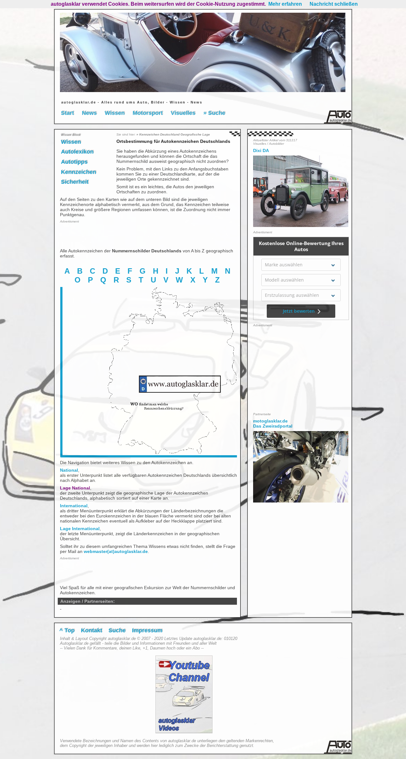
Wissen (115, 113)
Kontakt (91, 630)
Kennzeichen (78, 172)
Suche (117, 630)
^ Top (67, 630)
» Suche (214, 113)
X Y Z (206, 280)
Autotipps (74, 162)
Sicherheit (74, 182)
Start (67, 113)
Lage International (80, 528)
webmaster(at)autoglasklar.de (116, 551)
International (74, 505)
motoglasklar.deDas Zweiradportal (272, 423)
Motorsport (148, 113)
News (89, 113)
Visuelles (183, 113)
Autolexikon (77, 152)
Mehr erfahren (285, 4)
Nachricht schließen (334, 4)
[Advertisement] (97, 235)
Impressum (147, 630)
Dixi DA (261, 150)
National (69, 470)
